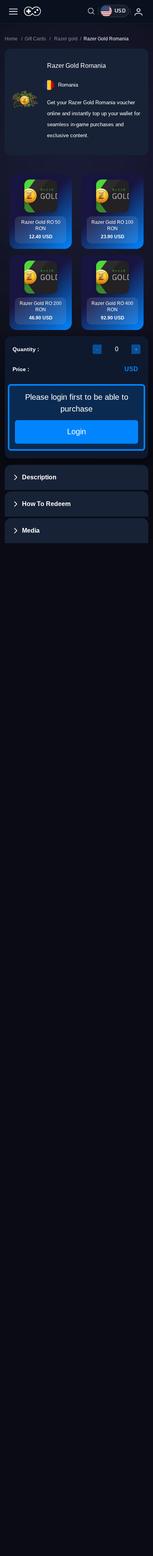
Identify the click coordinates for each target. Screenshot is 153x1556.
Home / (15, 39)
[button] (76, 477)
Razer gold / (69, 39)
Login (76, 431)
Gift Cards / (39, 39)
